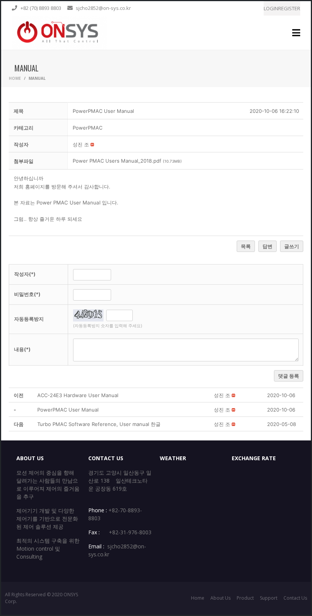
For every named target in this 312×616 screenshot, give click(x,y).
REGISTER (289, 8)
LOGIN (271, 8)
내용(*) (22, 349)
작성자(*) (24, 274)
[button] (81, 144)
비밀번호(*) (27, 294)
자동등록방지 (29, 319)
